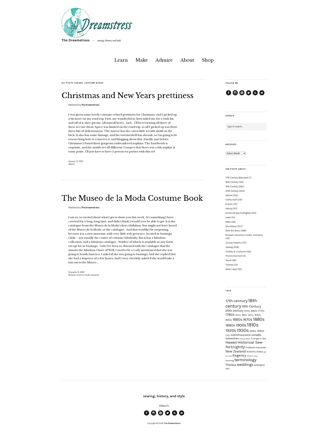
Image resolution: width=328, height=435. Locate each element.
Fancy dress (245, 339)
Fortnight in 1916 (258, 338)
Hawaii (231, 342)
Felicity (229, 208)
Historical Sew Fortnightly (238, 213)
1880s (259, 319)
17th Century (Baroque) (237, 177)
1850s (229, 319)
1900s (241, 325)
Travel (228, 260)
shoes (250, 356)
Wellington (259, 365)
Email (181, 415)
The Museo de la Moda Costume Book (132, 198)
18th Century (232, 182)
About (187, 60)
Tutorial (229, 264)
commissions (241, 335)
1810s (244, 315)
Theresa (231, 364)
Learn (121, 60)
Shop (208, 60)
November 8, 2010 (76, 272)
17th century (237, 300)
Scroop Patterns (234, 242)
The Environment (234, 256)
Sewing (229, 247)
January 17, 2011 (75, 161)
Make (141, 60)
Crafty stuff (231, 199)
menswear (260, 347)
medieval (250, 347)
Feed (174, 415)
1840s (258, 315)
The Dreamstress (76, 40)
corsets (256, 335)
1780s (230, 314)
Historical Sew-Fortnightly (244, 344)
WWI (227, 369)
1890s (230, 325)
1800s (238, 315)
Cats (228, 335)
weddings (245, 364)
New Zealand (236, 351)
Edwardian (232, 338)
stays (255, 356)
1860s (237, 319)
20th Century (232, 191)
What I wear (231, 269)
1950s (260, 330)
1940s (253, 330)
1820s (251, 315)
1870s (247, 319)
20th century (234, 310)
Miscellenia (231, 226)
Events (229, 204)
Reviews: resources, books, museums (83, 275)
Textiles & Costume (236, 251)
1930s (243, 330)
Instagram (153, 415)
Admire (164, 60)
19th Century (232, 186)
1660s (254, 310)
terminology (245, 359)
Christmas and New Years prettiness (128, 95)
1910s (253, 325)
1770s (261, 310)
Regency (239, 355)
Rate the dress (233, 230)
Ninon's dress (255, 351)
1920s (231, 330)
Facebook (146, 415)
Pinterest (160, 415)
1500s (247, 311)
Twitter (167, 415)
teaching (230, 360)
